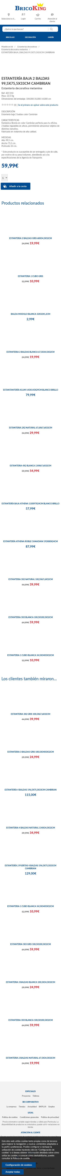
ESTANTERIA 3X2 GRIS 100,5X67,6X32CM (30, 714)
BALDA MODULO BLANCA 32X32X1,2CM (30, 314)
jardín (51, 37)
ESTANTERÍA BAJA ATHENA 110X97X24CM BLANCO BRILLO (30, 504)
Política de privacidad (50, 1117)
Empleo (51, 1107)
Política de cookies (10, 1117)
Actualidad (32, 1107)
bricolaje (10, 37)
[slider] (7, 104)
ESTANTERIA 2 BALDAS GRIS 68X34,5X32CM (30, 238)
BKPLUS (42, 1107)
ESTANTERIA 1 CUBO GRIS (30, 276)
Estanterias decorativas (27, 47)
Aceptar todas (12, 1172)
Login (23, 19)
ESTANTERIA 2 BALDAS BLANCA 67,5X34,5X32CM (30, 352)
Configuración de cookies (18, 1165)
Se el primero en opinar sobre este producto (38, 105)
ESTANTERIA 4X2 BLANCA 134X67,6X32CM (30, 466)
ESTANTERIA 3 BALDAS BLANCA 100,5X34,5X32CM (30, 982)
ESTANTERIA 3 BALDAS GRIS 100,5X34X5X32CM (30, 752)
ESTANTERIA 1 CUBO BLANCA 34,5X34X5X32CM (30, 655)
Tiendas (22, 1107)
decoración (30, 37)
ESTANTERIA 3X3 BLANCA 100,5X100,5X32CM (30, 617)
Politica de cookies (21, 1158)
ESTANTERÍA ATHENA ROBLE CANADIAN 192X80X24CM (30, 541)
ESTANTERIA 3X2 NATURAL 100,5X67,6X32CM (30, 579)
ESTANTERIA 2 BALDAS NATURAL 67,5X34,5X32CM (30, 1058)
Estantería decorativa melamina (14, 50)
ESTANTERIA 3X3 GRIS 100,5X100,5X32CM (30, 944)
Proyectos (26, 1096)
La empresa (11, 1107)
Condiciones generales (29, 1117)
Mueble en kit (7, 47)
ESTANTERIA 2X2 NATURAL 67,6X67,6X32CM (30, 428)
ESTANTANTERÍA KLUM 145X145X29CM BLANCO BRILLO (30, 390)
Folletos (36, 1096)
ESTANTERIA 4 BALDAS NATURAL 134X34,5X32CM (30, 828)
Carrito (38, 19)
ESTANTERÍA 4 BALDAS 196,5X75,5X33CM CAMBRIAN (31, 790)
